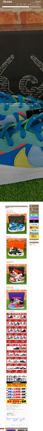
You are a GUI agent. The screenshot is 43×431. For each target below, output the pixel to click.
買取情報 (6, 207)
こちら (13, 413)
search (35, 6)
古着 (8, 207)
